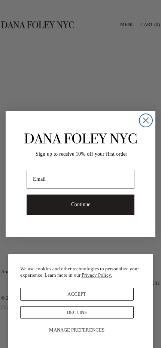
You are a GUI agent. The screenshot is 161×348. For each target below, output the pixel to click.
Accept (76, 294)
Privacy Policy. (97, 275)
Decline (77, 312)
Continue (80, 204)
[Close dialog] (145, 120)
